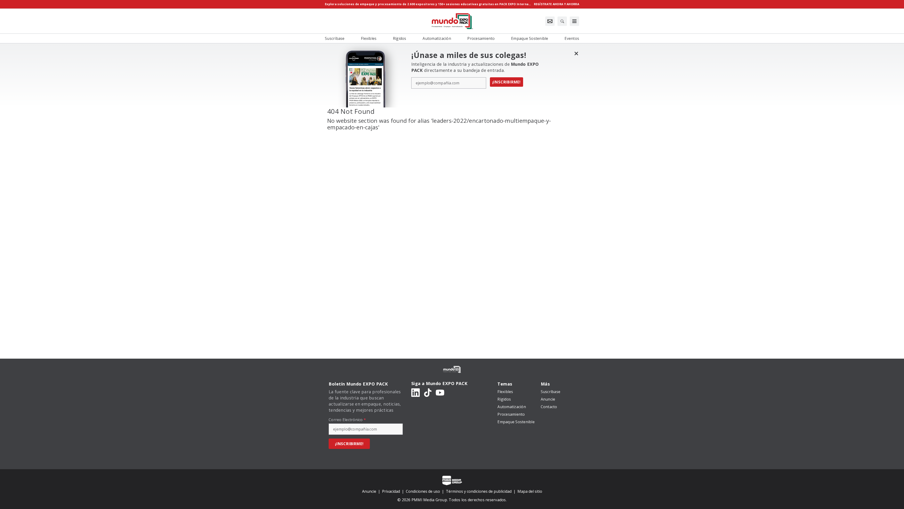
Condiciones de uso (423, 491)
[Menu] (574, 21)
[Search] (562, 21)
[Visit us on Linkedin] (415, 392)
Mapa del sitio (529, 491)
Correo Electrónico (347, 420)
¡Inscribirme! (506, 82)
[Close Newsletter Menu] (576, 53)
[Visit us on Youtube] (440, 392)
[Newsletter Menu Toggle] (550, 21)
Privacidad (391, 491)
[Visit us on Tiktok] (428, 392)
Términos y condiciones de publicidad (479, 491)
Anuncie (369, 491)
